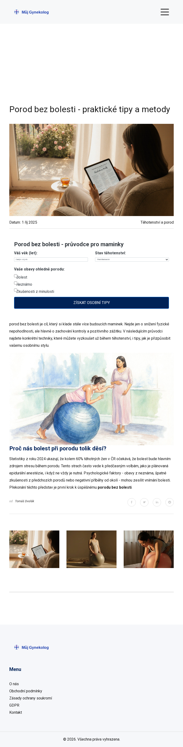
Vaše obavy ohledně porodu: (39, 269)
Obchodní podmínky (25, 691)
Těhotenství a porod (157, 222)
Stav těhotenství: (110, 253)
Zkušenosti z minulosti (35, 291)
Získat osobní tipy (91, 302)
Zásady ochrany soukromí (30, 698)
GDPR (14, 705)
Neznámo (24, 284)
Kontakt (15, 712)
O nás (14, 684)
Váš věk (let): (25, 253)
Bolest (21, 277)
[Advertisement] (91, 69)
